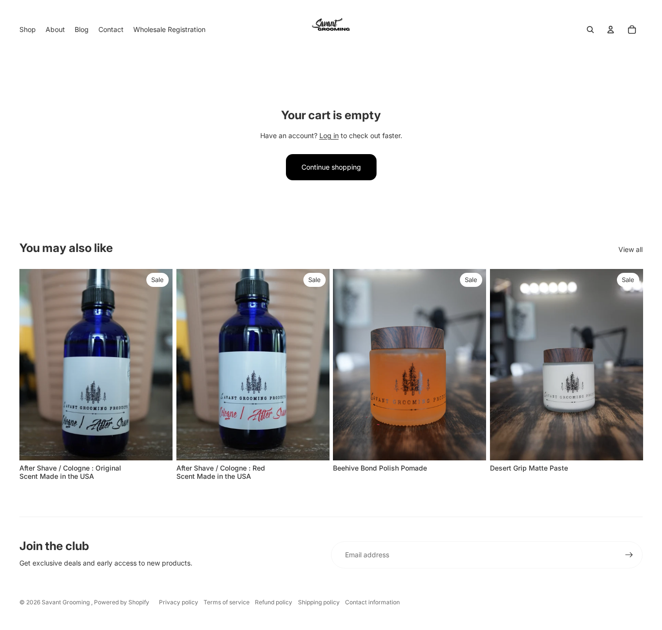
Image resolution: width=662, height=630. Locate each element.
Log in (329, 135)
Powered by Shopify (121, 602)
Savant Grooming (66, 602)
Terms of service (227, 602)
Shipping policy (319, 602)
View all (630, 249)
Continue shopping (331, 167)
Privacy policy (178, 602)
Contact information (372, 602)
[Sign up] (629, 555)
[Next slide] (471, 364)
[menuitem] (27, 29)
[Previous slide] (347, 364)
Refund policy (273, 602)
